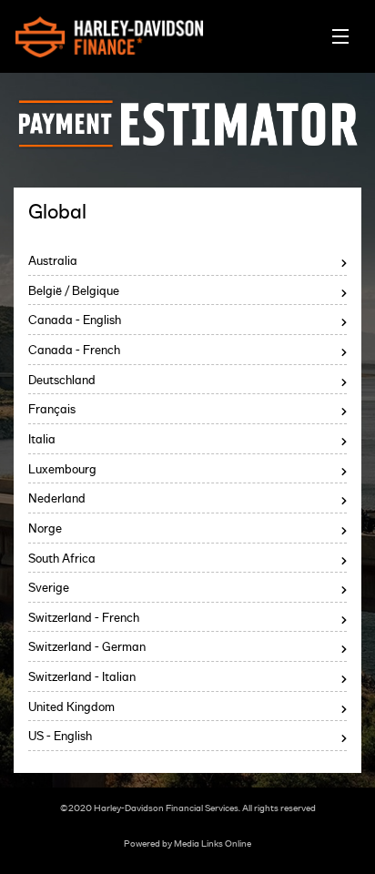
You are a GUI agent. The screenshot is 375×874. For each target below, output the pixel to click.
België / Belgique (73, 292)
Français (52, 410)
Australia (52, 262)
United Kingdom (71, 708)
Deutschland (62, 381)
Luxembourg (62, 470)
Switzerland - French (83, 619)
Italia (42, 440)
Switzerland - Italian (82, 678)
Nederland (57, 499)
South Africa (62, 559)
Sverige (48, 589)
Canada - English (74, 321)
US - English (60, 737)
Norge (45, 529)
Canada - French (74, 351)
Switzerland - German (87, 648)
